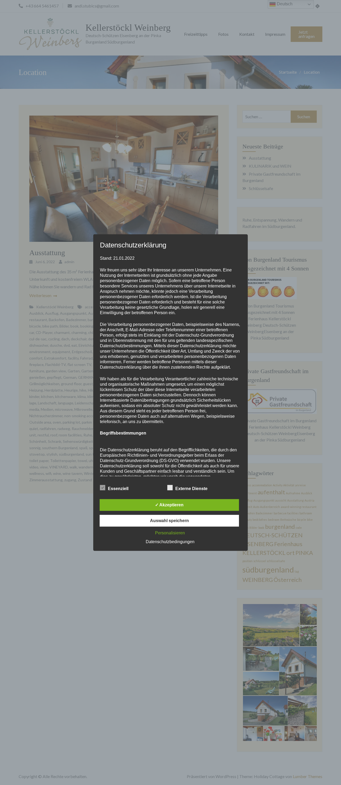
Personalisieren (170, 533)
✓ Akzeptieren (169, 505)
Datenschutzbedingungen (170, 541)
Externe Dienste (191, 488)
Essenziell (118, 488)
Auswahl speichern (169, 520)
